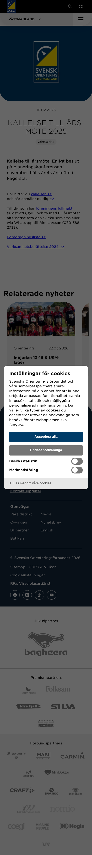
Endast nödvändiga (46, 450)
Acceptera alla (46, 436)
